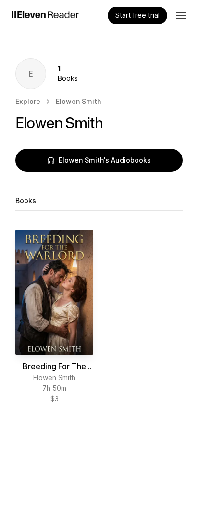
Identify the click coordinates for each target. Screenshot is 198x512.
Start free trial (137, 15)
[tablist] (99, 201)
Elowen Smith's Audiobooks (105, 160)
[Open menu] (180, 15)
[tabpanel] (99, 317)
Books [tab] (25, 200)
